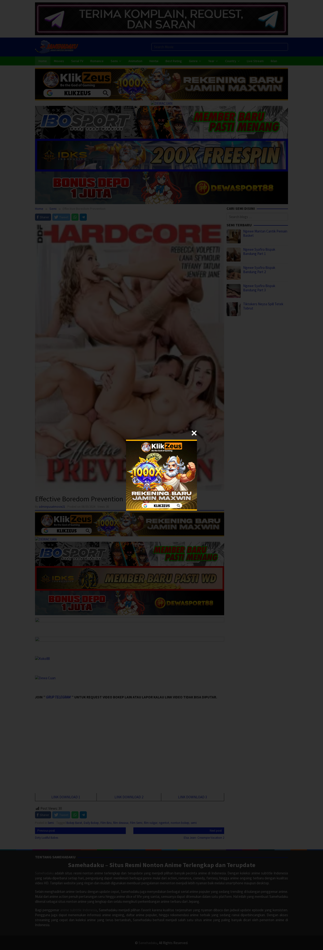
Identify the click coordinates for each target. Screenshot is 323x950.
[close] (194, 433)
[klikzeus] (161, 474)
